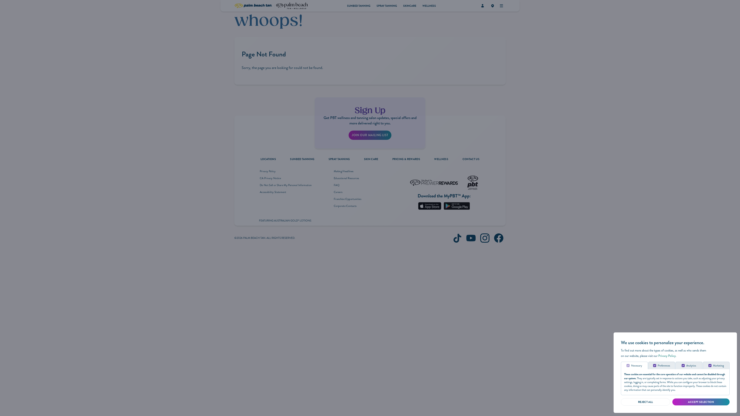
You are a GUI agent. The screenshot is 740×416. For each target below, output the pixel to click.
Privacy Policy (667, 356)
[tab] (634, 365)
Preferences (664, 365)
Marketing (718, 365)
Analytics (691, 365)
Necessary (636, 365)
